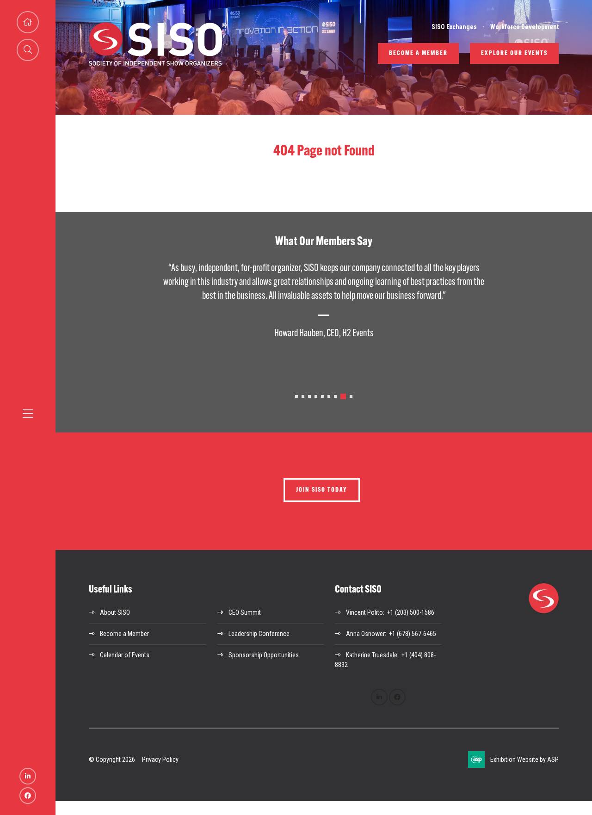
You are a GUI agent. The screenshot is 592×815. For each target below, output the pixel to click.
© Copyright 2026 (112, 759)
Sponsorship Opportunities (263, 655)
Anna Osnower (365, 633)
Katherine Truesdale (371, 655)
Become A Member (418, 53)
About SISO (115, 612)
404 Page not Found (324, 151)
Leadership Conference (259, 633)
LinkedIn (27, 776)
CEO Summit (244, 612)
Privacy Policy (160, 759)
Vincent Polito (364, 612)
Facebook (27, 795)
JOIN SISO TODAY (321, 490)
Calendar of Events (124, 655)
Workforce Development (524, 27)
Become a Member (124, 633)
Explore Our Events (514, 53)
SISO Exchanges (454, 27)
